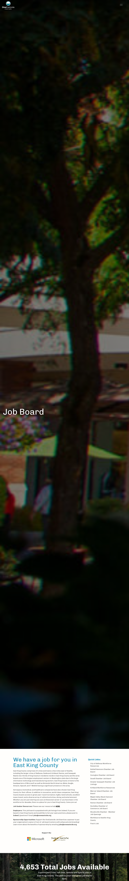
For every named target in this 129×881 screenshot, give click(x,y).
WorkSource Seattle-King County (100, 819)
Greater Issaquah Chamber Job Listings (102, 783)
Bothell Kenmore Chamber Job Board (102, 770)
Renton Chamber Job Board (101, 803)
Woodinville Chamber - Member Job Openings (102, 813)
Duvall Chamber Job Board (100, 779)
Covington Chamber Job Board (102, 775)
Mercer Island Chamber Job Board (101, 792)
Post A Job (94, 824)
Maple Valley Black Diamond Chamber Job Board (101, 798)
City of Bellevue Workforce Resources (100, 765)
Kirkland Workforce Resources (102, 788)
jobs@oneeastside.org (42, 815)
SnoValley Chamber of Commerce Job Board (99, 807)
